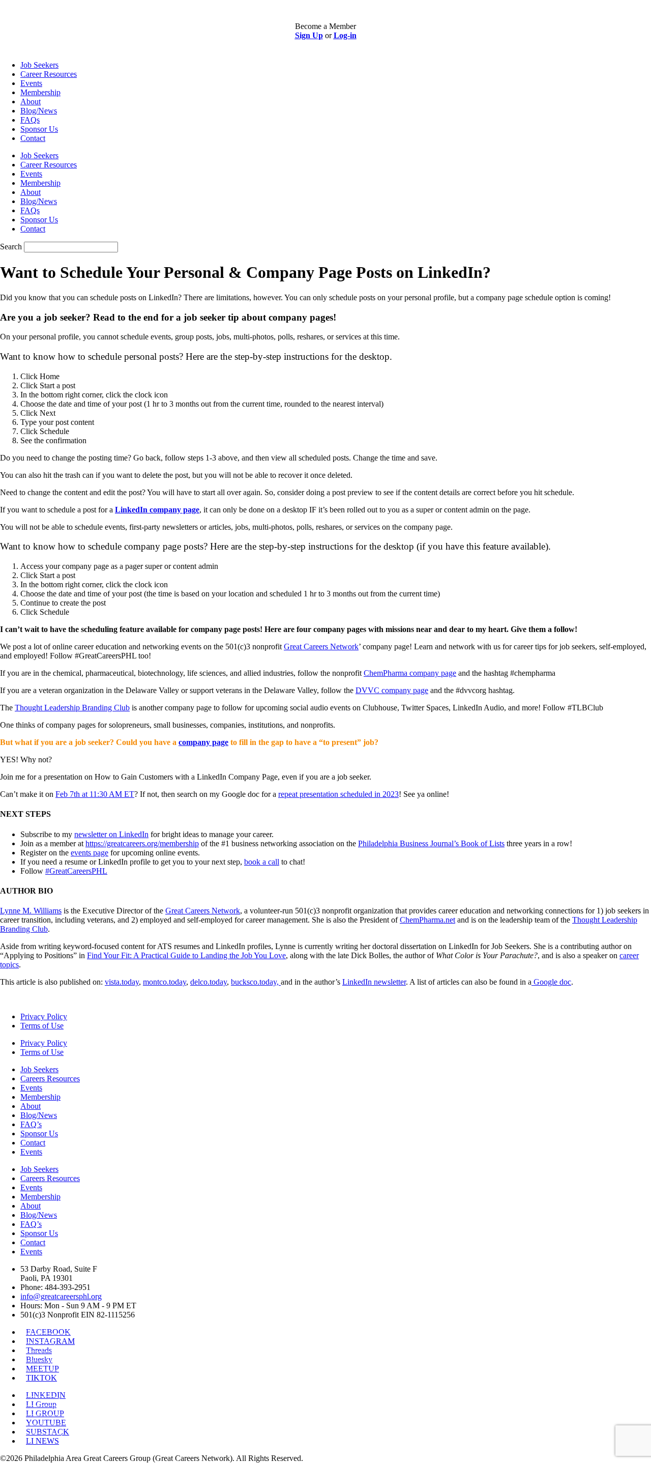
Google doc (551, 982)
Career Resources (48, 74)
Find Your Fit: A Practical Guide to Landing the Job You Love (186, 955)
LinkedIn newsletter (374, 982)
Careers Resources (50, 1078)
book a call (261, 861)
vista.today (122, 982)
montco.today (164, 982)
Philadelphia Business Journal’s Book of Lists (431, 843)
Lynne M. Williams (31, 910)
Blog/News (38, 110)
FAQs (30, 120)
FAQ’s (31, 1124)
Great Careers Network (202, 910)
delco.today (208, 982)
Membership (40, 92)
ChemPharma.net (427, 919)
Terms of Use (42, 1025)
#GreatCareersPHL (76, 871)
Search (11, 246)
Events (31, 83)
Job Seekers (39, 65)
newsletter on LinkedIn (111, 834)
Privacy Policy (43, 1016)
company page (203, 742)
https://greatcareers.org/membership (142, 843)
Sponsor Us (39, 129)
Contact (32, 138)
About (30, 101)
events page (89, 852)
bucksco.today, (256, 982)
